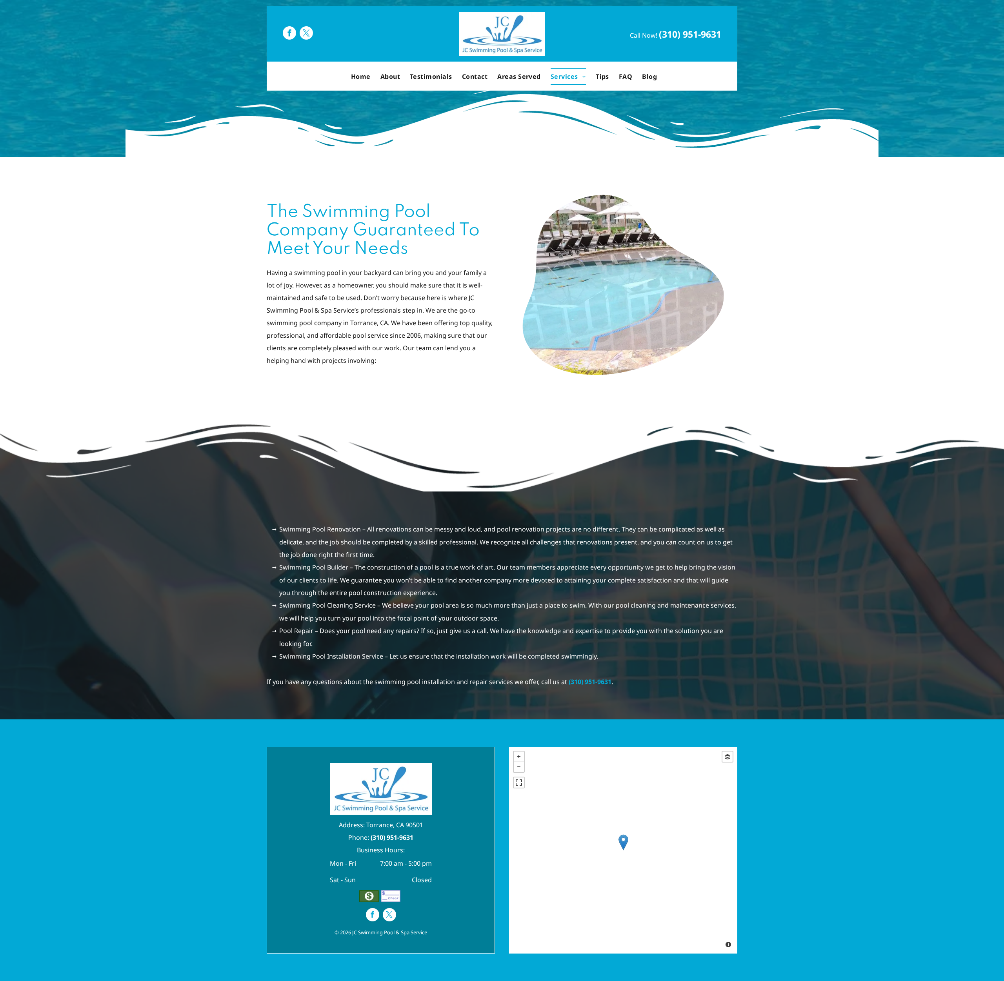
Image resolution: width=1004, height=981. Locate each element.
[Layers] (727, 757)
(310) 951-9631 (690, 34)
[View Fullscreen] (519, 782)
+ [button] (519, 757)
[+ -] (623, 850)
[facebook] (289, 34)
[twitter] (306, 34)
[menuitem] (361, 76)
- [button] (519, 767)
